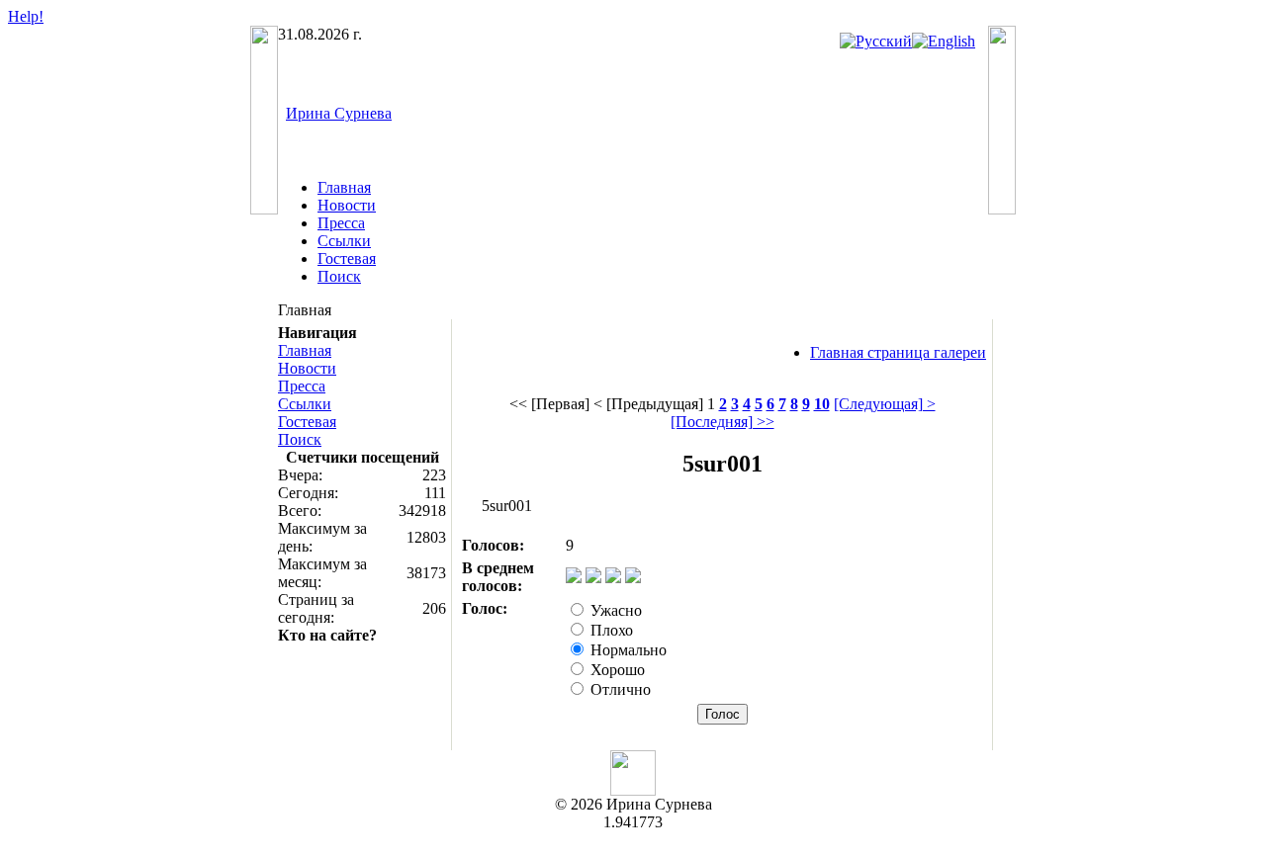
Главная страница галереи (898, 352)
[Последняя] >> (722, 421)
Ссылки (344, 240)
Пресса (341, 222)
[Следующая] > (885, 403)
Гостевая (346, 258)
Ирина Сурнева (339, 113)
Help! (26, 16)
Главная (344, 187)
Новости (346, 205)
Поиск (339, 276)
